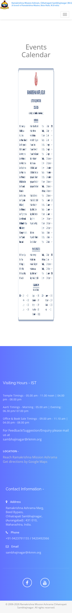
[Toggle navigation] (36, 5)
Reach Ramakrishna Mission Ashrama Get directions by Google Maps (30, 459)
